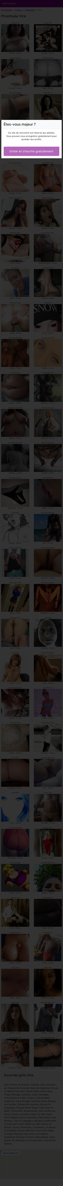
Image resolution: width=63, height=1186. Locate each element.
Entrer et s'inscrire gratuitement (31, 151)
